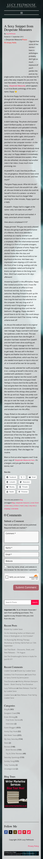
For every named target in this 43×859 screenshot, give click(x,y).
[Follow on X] (10, 832)
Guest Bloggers (10, 728)
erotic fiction (35, 503)
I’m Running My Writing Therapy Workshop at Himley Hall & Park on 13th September (20, 643)
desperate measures (22, 503)
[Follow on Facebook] (6, 832)
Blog (21, 500)
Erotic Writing (9, 717)
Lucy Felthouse (10, 33)
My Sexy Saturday (11, 739)
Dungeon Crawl (10, 713)
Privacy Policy (33, 846)
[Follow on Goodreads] (15, 832)
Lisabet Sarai (9, 671)
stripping (7, 508)
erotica (16, 505)
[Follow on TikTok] (29, 832)
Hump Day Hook (10, 731)
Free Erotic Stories (13, 720)
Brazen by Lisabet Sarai (13, 629)
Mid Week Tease (10, 735)
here (25, 460)
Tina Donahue (9, 681)
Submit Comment (26, 587)
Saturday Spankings (12, 757)
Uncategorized (9, 769)
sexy (26, 505)
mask (21, 505)
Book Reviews (11, 750)
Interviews (10, 724)
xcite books (14, 508)
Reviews (7, 747)
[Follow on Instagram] (20, 832)
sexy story (32, 505)
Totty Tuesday (9, 765)
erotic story (8, 505)
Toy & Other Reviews (14, 754)
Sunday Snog (9, 761)
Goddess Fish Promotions (14, 675)
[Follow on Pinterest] (24, 832)
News (6, 743)
